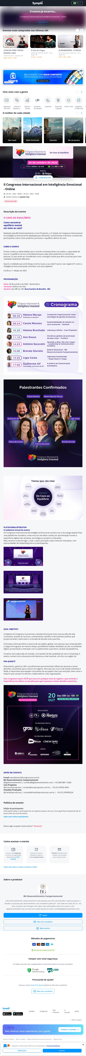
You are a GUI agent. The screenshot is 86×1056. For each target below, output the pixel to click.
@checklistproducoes (13, 792)
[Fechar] (83, 1044)
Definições (22, 1050)
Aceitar (62, 1050)
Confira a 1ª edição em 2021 (15, 270)
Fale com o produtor (45, 922)
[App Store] (7, 1013)
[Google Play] (18, 1013)
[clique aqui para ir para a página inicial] (37, 3)
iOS (18, 857)
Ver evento (43, 22)
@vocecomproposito (12, 787)
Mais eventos (45, 928)
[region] (43, 1049)
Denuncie (38, 826)
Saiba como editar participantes (16, 817)
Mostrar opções (77, 1020)
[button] (6, 1045)
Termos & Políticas (53, 1046)
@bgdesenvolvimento (13, 782)
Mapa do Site (58, 1039)
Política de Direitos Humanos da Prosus (39, 1039)
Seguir (44, 915)
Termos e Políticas (8, 1039)
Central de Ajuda (36, 985)
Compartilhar (45, 178)
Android (13, 859)
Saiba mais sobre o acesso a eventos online (20, 867)
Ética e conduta (20, 1039)
